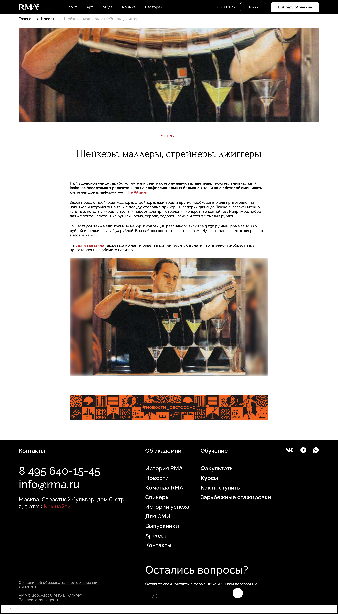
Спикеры (157, 497)
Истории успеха (167, 506)
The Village (136, 192)
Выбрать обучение (295, 7)
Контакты (158, 545)
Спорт (71, 7)
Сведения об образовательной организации (59, 582)
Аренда (155, 535)
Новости (49, 19)
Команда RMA (164, 487)
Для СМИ (157, 516)
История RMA (164, 468)
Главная (26, 19)
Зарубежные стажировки (236, 497)
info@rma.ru (49, 484)
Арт (89, 7)
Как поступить (220, 487)
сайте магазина (90, 245)
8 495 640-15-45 (59, 470)
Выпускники (162, 526)
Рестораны (155, 7)
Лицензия (27, 587)
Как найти (57, 506)
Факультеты (217, 468)
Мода (107, 7)
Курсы (209, 478)
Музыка (129, 7)
